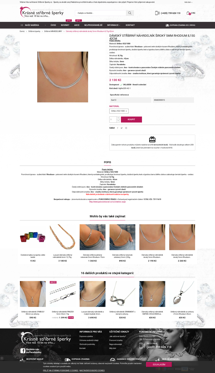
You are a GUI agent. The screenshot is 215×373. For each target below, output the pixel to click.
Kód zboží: (113, 88)
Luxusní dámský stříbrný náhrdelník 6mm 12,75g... (63, 256)
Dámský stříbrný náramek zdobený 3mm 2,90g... (122, 256)
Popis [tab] (107, 162)
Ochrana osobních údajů (89, 340)
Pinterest (126, 128)
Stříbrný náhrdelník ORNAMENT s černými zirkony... (122, 313)
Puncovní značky (116, 340)
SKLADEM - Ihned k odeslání (134, 85)
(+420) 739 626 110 (170, 13)
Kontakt (83, 348)
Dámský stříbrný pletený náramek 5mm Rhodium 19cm (93, 256)
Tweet (121, 128)
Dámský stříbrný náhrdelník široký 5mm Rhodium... (152, 256)
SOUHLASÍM (159, 364)
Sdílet (117, 128)
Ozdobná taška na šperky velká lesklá (33, 256)
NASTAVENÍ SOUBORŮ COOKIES (92, 371)
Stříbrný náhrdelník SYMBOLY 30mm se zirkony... (32, 313)
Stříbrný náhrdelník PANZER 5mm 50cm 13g (63, 313)
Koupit (131, 119)
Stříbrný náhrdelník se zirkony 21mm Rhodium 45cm (182, 313)
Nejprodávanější (115, 344)
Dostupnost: (114, 85)
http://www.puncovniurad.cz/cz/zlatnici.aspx (107, 202)
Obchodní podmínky (87, 344)
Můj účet (112, 348)
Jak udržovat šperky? (117, 336)
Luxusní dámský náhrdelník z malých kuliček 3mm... (92, 313)
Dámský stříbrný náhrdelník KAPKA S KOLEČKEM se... (152, 313)
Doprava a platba (86, 336)
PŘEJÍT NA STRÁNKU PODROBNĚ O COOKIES (61, 371)
